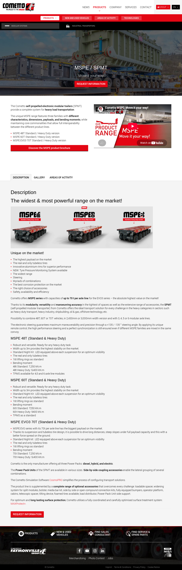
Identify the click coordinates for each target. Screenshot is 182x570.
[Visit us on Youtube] (87, 551)
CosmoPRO (56, 480)
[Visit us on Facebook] (79, 551)
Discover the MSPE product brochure (49, 148)
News (86, 7)
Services (131, 7)
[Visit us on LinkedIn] (102, 551)
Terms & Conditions (122, 567)
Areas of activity (106, 18)
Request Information (91, 83)
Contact (146, 7)
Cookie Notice (154, 567)
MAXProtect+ (18, 503)
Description (21, 177)
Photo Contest (97, 558)
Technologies (131, 18)
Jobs (110, 558)
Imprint (109, 567)
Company (115, 7)
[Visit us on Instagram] (94, 551)
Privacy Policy (139, 567)
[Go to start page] (19, 7)
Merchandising (77, 558)
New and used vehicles (77, 18)
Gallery (39, 177)
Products (99, 7)
